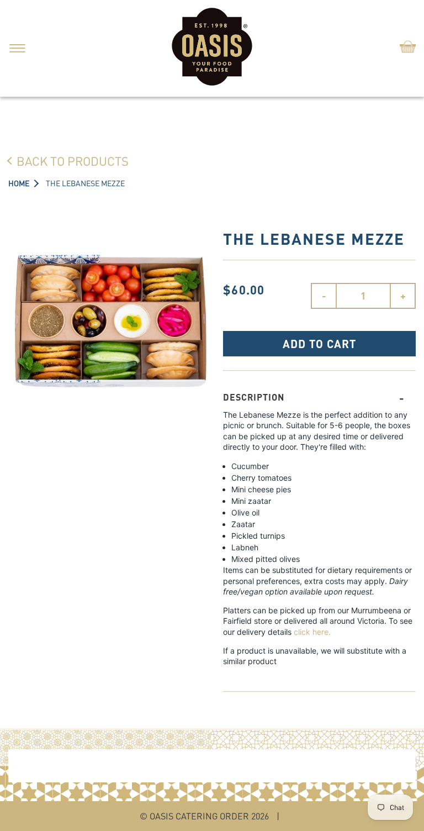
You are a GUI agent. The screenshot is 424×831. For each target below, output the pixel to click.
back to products (73, 161)
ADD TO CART (319, 343)
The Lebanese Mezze (85, 183)
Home (18, 183)
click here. (312, 632)
